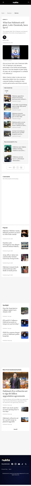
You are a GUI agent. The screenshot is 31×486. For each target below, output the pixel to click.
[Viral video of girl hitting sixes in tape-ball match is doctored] (7, 106)
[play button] (15, 52)
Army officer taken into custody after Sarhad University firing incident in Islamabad (11, 256)
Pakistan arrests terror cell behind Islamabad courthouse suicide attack (19, 158)
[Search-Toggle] (28, 2)
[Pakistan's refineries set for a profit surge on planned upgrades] (24, 419)
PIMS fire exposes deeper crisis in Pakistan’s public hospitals (11, 334)
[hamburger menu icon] (3, 2)
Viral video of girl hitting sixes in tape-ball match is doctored (19, 106)
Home (3, 13)
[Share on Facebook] (14, 167)
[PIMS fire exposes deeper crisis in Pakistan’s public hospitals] (24, 335)
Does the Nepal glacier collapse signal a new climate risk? (10, 310)
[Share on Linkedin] (21, 167)
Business (9, 13)
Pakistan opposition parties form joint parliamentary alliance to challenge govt (19, 97)
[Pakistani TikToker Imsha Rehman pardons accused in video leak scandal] (24, 233)
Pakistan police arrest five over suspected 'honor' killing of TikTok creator (19, 123)
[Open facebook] (12, 464)
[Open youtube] (19, 464)
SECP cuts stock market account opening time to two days (11, 409)
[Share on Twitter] (17, 167)
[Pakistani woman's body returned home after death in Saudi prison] (24, 269)
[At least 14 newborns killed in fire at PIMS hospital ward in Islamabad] (7, 133)
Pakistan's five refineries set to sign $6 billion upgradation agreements (15, 393)
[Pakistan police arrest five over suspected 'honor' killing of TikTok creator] (7, 124)
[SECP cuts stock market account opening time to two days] (24, 409)
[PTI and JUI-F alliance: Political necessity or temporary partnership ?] (24, 323)
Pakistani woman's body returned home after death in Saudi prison (10, 268)
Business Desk (6, 40)
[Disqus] (15, 201)
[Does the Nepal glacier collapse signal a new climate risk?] (24, 311)
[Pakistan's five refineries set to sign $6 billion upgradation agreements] (15, 380)
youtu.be (10, 60)
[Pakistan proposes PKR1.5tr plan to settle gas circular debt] (7, 115)
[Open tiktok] (22, 464)
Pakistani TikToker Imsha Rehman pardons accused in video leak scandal (11, 232)
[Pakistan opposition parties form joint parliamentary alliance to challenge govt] (7, 98)
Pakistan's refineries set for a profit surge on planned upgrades (10, 420)
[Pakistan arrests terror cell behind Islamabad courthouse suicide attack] (7, 158)
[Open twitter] (26, 464)
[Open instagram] (15, 464)
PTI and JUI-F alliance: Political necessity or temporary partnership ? (11, 322)
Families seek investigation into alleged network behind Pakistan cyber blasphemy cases (11, 244)
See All (15, 429)
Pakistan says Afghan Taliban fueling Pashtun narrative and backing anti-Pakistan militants (19, 148)
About (10, 469)
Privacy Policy (5, 469)
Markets (5, 19)
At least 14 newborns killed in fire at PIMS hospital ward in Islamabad (18, 132)
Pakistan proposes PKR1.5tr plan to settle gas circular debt (18, 115)
